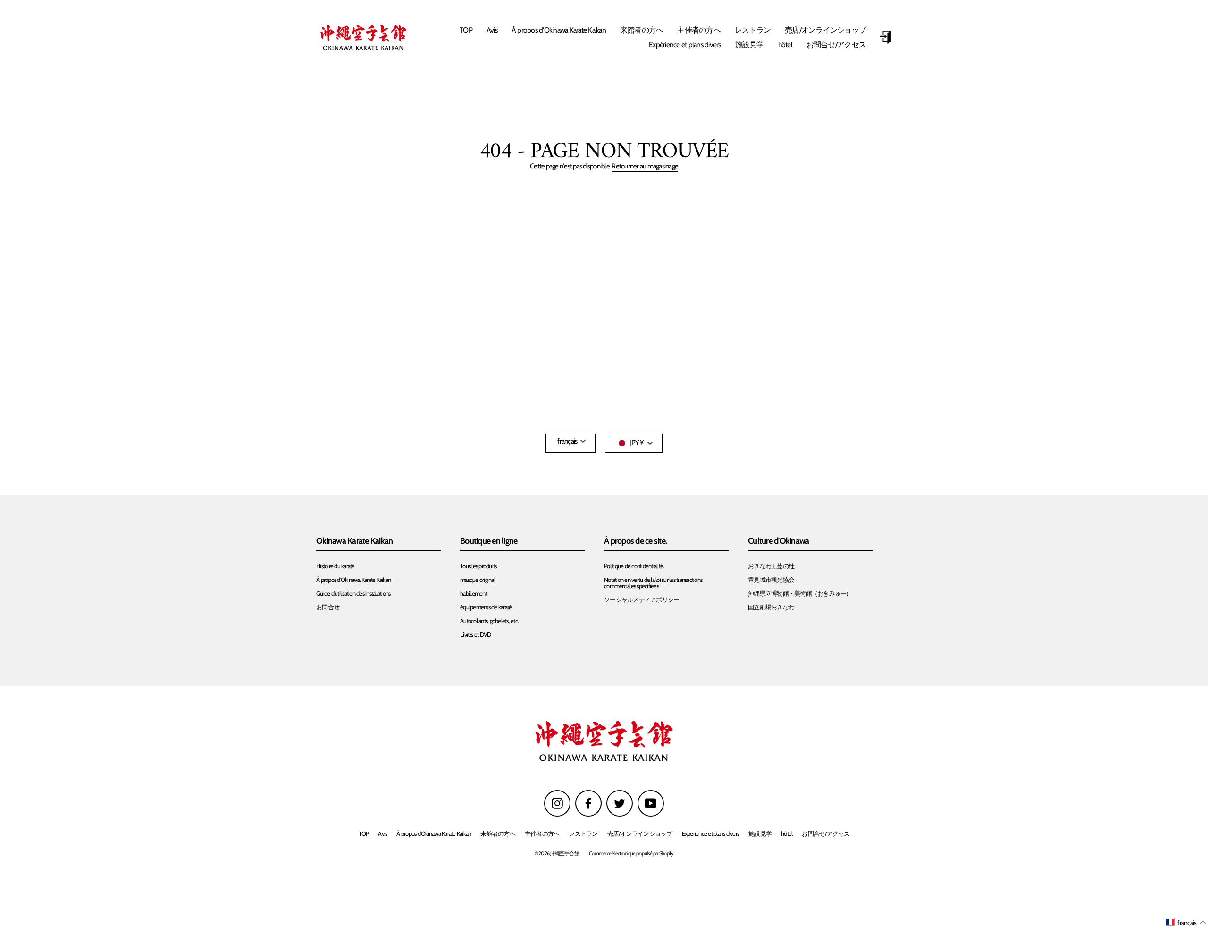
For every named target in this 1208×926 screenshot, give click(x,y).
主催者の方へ (699, 29)
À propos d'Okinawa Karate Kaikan (559, 29)
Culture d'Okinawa (778, 541)
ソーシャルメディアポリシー (641, 600)
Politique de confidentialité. (634, 566)
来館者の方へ (641, 29)
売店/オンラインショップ (825, 29)
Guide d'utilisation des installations (353, 593)
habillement (473, 593)
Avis (492, 29)
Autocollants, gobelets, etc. (489, 621)
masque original (477, 580)
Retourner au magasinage (645, 166)
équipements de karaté (486, 607)
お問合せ (327, 607)
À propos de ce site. (635, 541)
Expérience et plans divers (685, 44)
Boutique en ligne (488, 541)
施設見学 (749, 44)
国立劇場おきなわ (771, 607)
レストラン (753, 29)
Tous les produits (478, 566)
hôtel (785, 44)
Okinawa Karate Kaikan (354, 541)
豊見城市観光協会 (771, 580)
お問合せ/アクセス (836, 44)
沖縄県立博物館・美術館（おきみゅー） (800, 593)
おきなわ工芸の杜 (771, 566)
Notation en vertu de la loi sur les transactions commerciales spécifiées (653, 583)
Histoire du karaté (335, 566)
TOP (466, 29)
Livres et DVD (475, 634)
